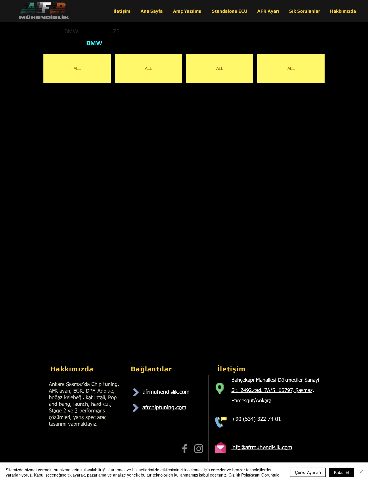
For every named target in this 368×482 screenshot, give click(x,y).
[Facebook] (185, 449)
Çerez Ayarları (308, 472)
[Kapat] (361, 472)
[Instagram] (199, 449)
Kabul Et (341, 472)
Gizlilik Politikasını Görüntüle (254, 475)
